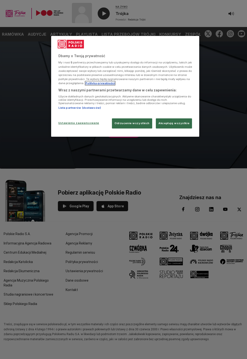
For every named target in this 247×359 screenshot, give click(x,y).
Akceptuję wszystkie (173, 123)
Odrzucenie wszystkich (132, 123)
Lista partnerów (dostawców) (79, 107)
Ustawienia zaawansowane (78, 123)
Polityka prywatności (100, 83)
